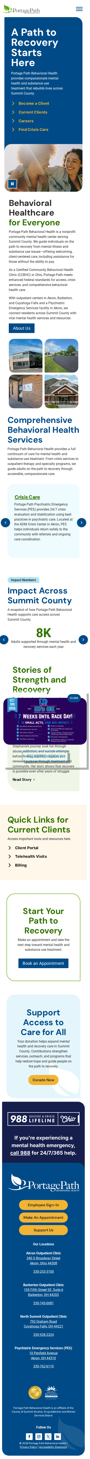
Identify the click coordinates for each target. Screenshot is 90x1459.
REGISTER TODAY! (45, 756)
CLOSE (74, 698)
